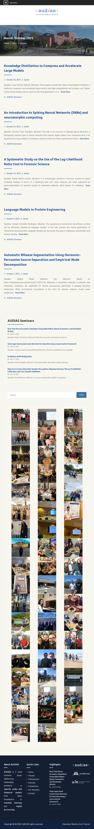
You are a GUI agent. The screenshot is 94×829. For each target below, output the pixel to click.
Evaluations (33, 786)
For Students (34, 790)
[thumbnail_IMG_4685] (21, 566)
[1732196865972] (47, 547)
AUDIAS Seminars (14, 97)
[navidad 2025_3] (73, 455)
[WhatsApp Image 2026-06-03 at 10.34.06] (21, 436)
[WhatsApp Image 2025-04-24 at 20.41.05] (73, 473)
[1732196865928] (21, 547)
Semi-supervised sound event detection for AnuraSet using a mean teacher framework (42, 344)
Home (31, 772)
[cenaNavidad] (47, 492)
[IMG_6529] (73, 418)
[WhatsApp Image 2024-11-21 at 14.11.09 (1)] (21, 510)
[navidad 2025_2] (47, 455)
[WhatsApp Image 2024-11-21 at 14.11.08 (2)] (73, 510)
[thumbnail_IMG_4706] (47, 566)
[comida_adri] (73, 436)
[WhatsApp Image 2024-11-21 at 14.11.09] (73, 529)
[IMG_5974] (47, 473)
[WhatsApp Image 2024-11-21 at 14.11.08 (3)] (47, 529)
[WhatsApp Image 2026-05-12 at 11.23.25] (47, 436)
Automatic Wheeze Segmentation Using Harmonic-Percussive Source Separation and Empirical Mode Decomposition (42, 260)
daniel (26, 80)
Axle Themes (84, 824)
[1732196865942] (21, 529)
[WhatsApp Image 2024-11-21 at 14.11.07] (73, 492)
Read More (65, 92)
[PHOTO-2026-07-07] (47, 418)
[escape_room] (21, 492)
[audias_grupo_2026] (21, 418)
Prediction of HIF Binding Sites (20, 356)
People (31, 775)
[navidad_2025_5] (21, 473)
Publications (33, 779)
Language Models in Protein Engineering (34, 209)
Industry (31, 783)
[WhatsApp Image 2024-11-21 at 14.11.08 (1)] (47, 510)
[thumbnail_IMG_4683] (73, 547)
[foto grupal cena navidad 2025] (21, 455)
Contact (31, 793)
